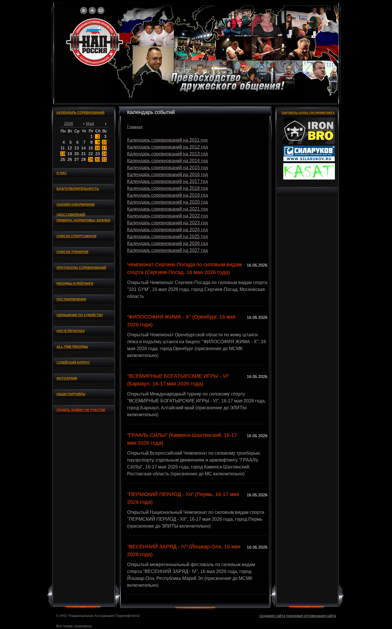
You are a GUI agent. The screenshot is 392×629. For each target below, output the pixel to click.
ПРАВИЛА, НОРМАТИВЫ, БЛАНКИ (83, 220)
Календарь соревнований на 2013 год (167, 153)
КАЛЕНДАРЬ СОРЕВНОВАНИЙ (80, 112)
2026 (68, 123)
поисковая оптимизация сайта (311, 616)
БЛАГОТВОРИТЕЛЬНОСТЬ (78, 188)
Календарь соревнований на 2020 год (167, 202)
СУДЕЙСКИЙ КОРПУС (73, 362)
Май (90, 123)
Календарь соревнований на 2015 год (167, 167)
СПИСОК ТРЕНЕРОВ (72, 252)
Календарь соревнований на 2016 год (167, 174)
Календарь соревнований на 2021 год (167, 209)
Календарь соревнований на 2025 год (167, 236)
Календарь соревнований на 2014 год (167, 160)
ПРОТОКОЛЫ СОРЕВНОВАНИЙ (81, 267)
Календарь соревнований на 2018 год (167, 188)
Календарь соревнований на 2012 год (167, 146)
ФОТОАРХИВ (67, 378)
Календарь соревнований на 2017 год (167, 181)
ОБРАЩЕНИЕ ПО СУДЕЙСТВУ (80, 315)
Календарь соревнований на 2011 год (167, 140)
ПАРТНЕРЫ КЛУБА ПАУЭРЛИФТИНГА (308, 112)
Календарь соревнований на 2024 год (167, 229)
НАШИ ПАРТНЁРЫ (71, 394)
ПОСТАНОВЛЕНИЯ (71, 299)
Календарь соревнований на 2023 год (167, 222)
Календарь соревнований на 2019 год (167, 195)
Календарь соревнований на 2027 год (167, 250)
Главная (135, 126)
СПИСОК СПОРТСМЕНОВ (76, 236)
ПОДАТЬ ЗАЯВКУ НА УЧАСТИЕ (81, 410)
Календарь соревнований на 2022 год (167, 215)
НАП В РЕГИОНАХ (71, 331)
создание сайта (272, 616)
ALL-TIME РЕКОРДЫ (72, 346)
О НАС (62, 173)
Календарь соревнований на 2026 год (167, 243)
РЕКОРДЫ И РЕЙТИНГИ (75, 283)
